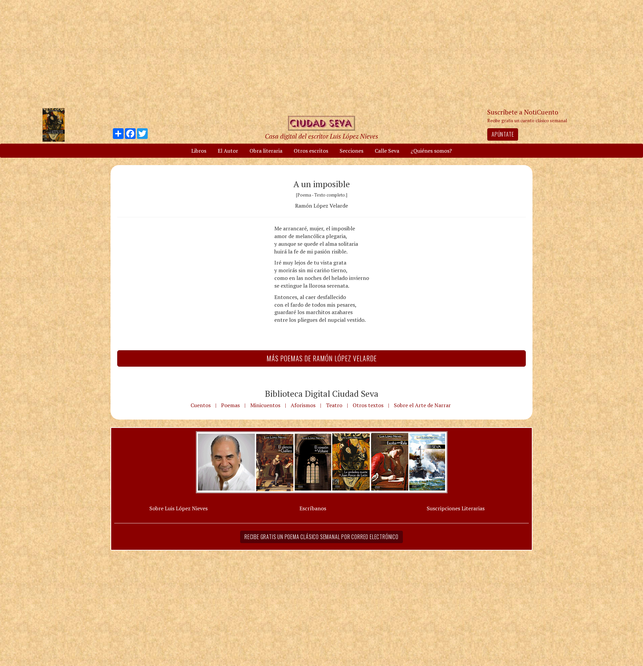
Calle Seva (387, 150)
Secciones (351, 150)
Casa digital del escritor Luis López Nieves (321, 136)
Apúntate (503, 134)
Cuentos (201, 405)
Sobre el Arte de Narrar (422, 405)
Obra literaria (265, 150)
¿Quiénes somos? (431, 150)
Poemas (230, 405)
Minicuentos (265, 405)
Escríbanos (312, 508)
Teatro (334, 405)
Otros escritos (311, 150)
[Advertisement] (321, 53)
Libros (198, 150)
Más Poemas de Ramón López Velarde (322, 358)
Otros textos (368, 405)
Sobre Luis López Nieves (178, 508)
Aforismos (303, 405)
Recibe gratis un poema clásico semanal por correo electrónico (321, 537)
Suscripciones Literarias (456, 508)
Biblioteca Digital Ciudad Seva (321, 393)
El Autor (228, 150)
